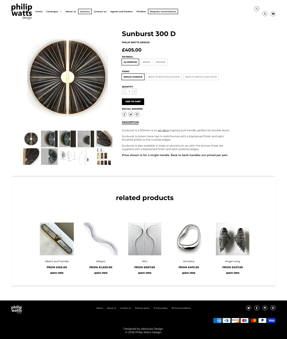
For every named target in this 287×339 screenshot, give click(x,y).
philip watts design (135, 42)
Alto (144, 261)
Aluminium (130, 62)
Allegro (100, 261)
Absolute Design (152, 328)
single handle (133, 76)
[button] (133, 101)
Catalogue (52, 11)
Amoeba (188, 261)
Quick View (56, 273)
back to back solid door (164, 76)
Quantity (127, 86)
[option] (67, 78)
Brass (146, 62)
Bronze (161, 62)
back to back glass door (201, 76)
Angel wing (232, 261)
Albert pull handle (57, 261)
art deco (163, 130)
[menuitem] (39, 11)
